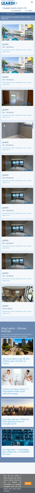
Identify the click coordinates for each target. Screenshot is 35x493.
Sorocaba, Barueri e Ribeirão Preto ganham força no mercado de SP (15, 421)
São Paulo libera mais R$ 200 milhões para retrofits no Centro (15, 361)
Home (2, 14)
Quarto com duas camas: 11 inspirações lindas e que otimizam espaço (15, 391)
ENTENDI (28, 483)
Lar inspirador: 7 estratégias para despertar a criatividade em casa (15, 451)
